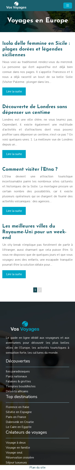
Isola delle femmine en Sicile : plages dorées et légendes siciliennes (36, 49)
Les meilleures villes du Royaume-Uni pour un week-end (34, 232)
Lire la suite (14, 91)
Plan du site (37, 467)
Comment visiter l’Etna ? (30, 169)
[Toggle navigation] (67, 5)
